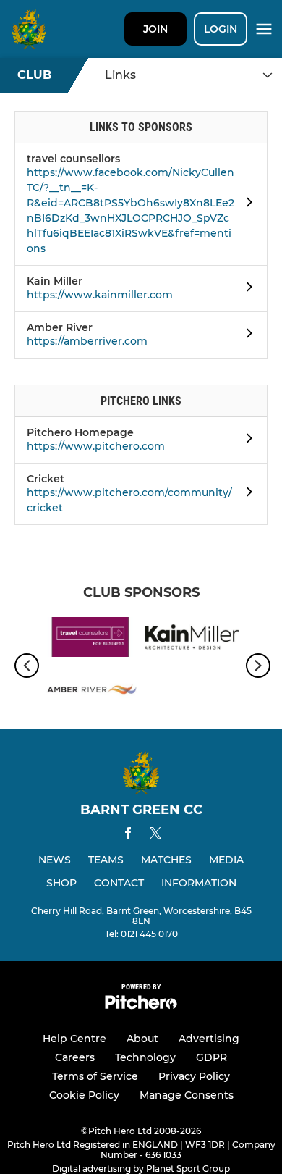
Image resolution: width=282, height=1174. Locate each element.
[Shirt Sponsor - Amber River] (90, 691)
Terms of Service (95, 1076)
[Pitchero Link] (141, 1005)
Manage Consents (187, 1095)
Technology (145, 1057)
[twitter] (155, 835)
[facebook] (128, 835)
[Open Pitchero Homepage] (245, 440)
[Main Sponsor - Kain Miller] (192, 639)
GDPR (211, 1057)
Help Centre (74, 1038)
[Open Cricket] (245, 494)
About (142, 1038)
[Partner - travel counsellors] (90, 639)
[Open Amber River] (245, 335)
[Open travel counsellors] (245, 204)
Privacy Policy (194, 1076)
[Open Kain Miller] (245, 289)
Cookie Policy (84, 1095)
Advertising (209, 1038)
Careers (75, 1057)
